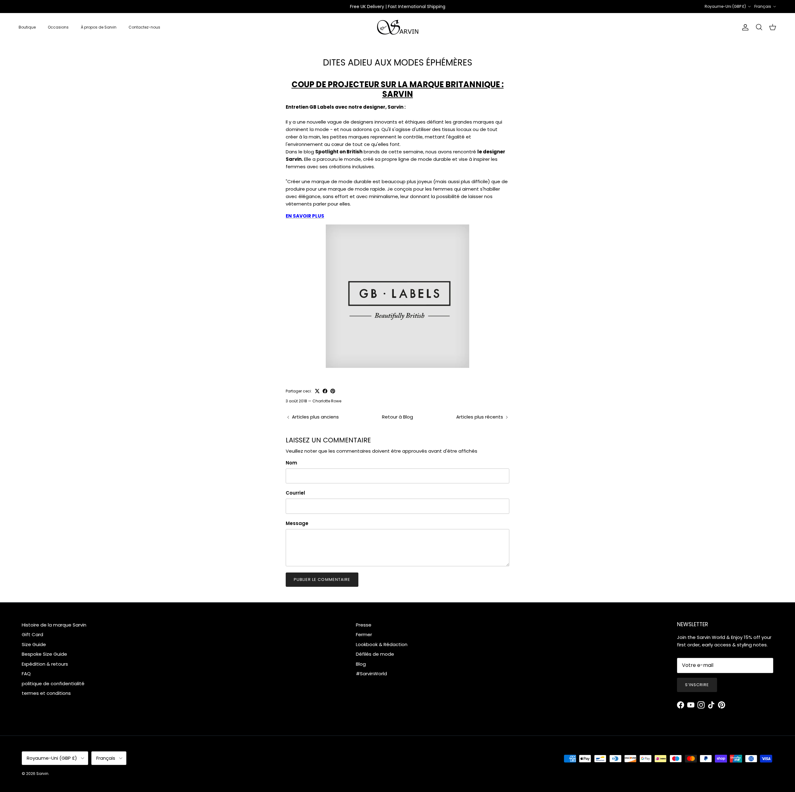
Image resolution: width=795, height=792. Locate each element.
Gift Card (32, 634)
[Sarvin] (398, 27)
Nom (291, 462)
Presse (363, 625)
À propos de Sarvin (98, 27)
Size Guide (34, 644)
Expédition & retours (45, 664)
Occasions (58, 27)
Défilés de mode (375, 654)
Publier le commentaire (322, 579)
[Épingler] (332, 391)
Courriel (295, 493)
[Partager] (325, 391)
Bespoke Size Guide (44, 654)
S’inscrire (697, 685)
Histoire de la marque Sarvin (54, 625)
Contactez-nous (144, 27)
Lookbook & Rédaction (381, 644)
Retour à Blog (397, 417)
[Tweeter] (317, 391)
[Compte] (744, 27)
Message (297, 523)
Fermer (364, 634)
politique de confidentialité (53, 683)
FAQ (26, 673)
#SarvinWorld (371, 673)
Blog (361, 664)
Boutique (27, 27)
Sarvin (42, 773)
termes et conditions (46, 693)
